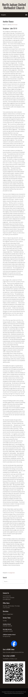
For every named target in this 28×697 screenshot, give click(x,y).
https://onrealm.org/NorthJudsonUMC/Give (13, 652)
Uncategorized (11, 572)
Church (6, 693)
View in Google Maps (8, 614)
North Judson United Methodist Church (14, 6)
